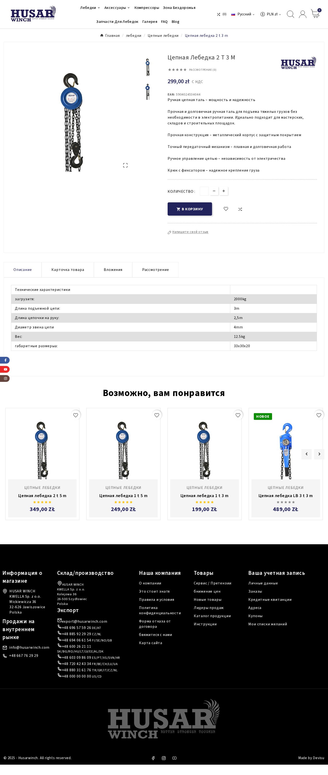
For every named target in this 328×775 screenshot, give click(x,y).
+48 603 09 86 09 (76, 657)
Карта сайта (150, 643)
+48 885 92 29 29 (76, 634)
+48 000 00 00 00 (76, 676)
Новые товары (208, 599)
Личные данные (263, 583)
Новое (263, 416)
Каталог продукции (212, 616)
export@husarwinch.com (84, 621)
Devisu (318, 758)
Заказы (255, 591)
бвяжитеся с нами (155, 634)
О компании (150, 583)
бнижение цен (207, 591)
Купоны (255, 616)
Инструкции (205, 624)
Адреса (254, 607)
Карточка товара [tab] (67, 269)
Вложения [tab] (113, 269)
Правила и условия (156, 599)
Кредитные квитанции (270, 599)
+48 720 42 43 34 (76, 663)
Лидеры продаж (209, 607)
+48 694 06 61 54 (76, 640)
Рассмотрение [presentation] (155, 269)
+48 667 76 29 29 (23, 655)
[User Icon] (302, 14)
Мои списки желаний (267, 624)
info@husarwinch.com (29, 647)
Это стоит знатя (154, 591)
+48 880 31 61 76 (76, 670)
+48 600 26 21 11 (76, 646)
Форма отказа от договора (155, 624)
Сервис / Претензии (212, 583)
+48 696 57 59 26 (76, 627)
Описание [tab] (22, 269)
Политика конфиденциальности (160, 610)
